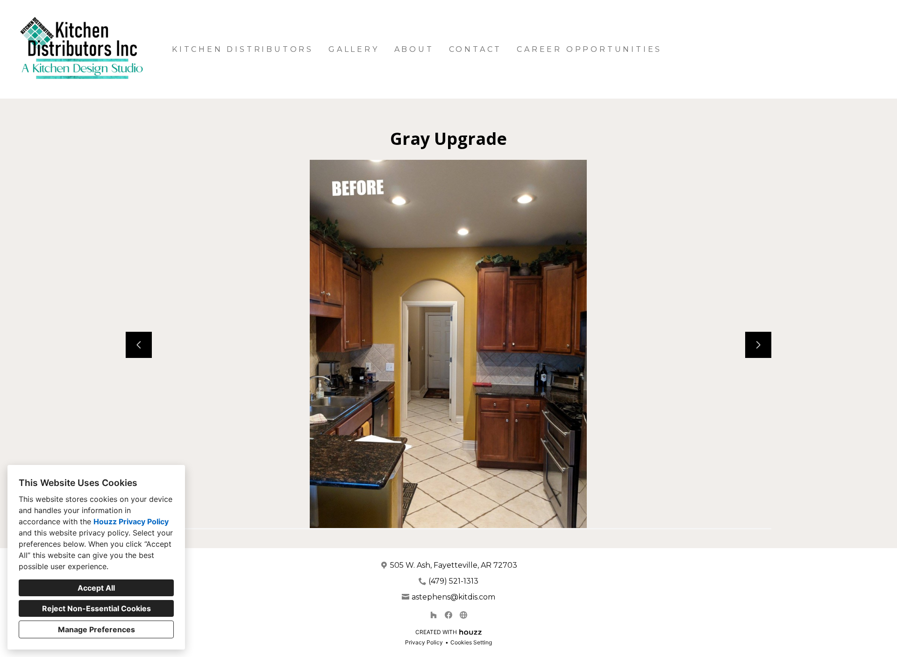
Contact (475, 49)
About (414, 49)
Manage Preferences (96, 629)
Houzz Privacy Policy (131, 521)
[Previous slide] (139, 345)
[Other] (463, 615)
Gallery (353, 49)
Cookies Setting (471, 642)
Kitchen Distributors (242, 49)
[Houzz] (433, 615)
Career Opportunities (589, 49)
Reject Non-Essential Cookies (96, 608)
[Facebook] (448, 615)
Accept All (96, 588)
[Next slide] (758, 345)
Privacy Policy (424, 642)
